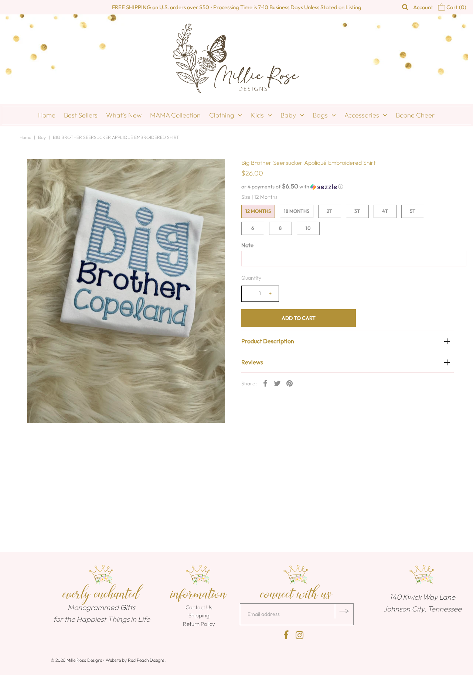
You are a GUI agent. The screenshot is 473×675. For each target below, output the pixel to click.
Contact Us (199, 607)
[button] (347, 186)
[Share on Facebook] (265, 382)
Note (247, 245)
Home (46, 115)
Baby (288, 115)
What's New (124, 115)
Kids (257, 115)
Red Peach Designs (146, 660)
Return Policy (199, 623)
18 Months (296, 211)
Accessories (361, 115)
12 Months (258, 211)
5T (412, 211)
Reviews (252, 362)
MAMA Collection (175, 115)
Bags (320, 115)
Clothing (221, 115)
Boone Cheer (415, 115)
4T (385, 211)
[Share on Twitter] (277, 382)
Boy (42, 137)
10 (308, 228)
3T (357, 211)
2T (329, 211)
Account (423, 7)
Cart (455, 7)
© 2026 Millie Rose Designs (76, 660)
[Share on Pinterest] (289, 382)
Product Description (267, 341)
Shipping (199, 615)
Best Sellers (81, 115)
